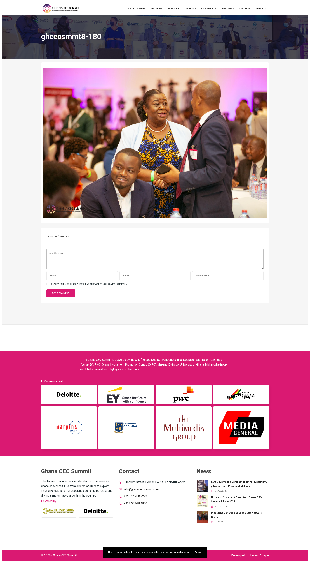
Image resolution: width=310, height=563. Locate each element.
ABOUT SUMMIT (136, 8)
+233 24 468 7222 (135, 496)
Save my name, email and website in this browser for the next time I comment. (89, 284)
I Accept (197, 552)
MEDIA (259, 8)
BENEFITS (173, 8)
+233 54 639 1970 (135, 503)
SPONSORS (227, 8)
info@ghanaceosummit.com (141, 489)
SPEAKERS (190, 8)
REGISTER (244, 8)
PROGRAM (156, 8)
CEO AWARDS (208, 8)
